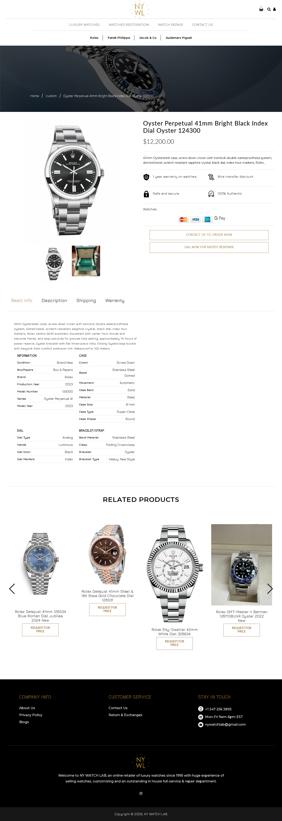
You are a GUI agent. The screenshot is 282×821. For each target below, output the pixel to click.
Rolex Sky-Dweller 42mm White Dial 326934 (175, 631)
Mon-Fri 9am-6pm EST (223, 717)
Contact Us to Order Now (209, 234)
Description (54, 300)
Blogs (24, 722)
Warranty (114, 300)
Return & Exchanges (125, 715)
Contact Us (118, 708)
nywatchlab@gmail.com (225, 724)
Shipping (86, 300)
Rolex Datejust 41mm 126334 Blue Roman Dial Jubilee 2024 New (40, 615)
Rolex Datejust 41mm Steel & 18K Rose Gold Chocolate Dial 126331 (107, 595)
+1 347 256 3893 (218, 709)
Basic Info (21, 300)
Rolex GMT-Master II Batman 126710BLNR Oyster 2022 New (242, 616)
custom (51, 96)
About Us (27, 708)
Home (34, 96)
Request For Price (40, 630)
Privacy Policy (30, 715)
